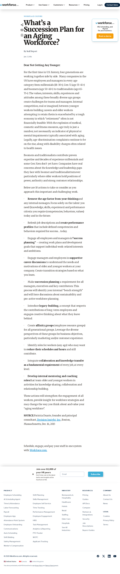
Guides (85, 499)
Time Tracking (39, 508)
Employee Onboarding (13, 524)
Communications (11, 529)
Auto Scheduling (10, 533)
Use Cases (43, 5)
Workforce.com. (38, 450)
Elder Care (66, 519)
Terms (105, 524)
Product (29, 5)
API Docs (86, 503)
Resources (73, 5)
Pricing (86, 5)
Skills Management (40, 499)
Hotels (64, 506)
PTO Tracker (38, 533)
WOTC (35, 537)
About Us (107, 495)
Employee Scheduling (12, 495)
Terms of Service (50, 565)
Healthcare (66, 502)
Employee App (10, 516)
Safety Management (12, 541)
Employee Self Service (42, 503)
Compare (86, 508)
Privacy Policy (108, 520)
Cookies (106, 516)
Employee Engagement (42, 516)
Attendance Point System (14, 520)
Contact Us (107, 499)
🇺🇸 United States (10, 562)
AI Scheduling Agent (12, 499)
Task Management (40, 524)
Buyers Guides (88, 530)
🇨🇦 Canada (23, 562)
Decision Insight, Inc (48, 419)
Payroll (6, 512)
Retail (64, 510)
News (105, 503)
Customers (58, 5)
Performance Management (44, 512)
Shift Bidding (9, 537)
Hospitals (66, 523)
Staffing (65, 515)
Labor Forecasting (11, 508)
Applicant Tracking (40, 541)
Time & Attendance (12, 503)
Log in (100, 5)
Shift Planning (38, 495)
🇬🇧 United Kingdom (37, 562)
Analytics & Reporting (41, 529)
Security (85, 519)
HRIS (35, 520)
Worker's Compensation (14, 546)
